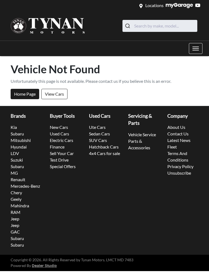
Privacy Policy (180, 166)
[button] (195, 48)
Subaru (17, 133)
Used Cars (59, 133)
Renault (18, 179)
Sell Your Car (62, 153)
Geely (16, 199)
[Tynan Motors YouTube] (198, 5)
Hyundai (19, 146)
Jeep (15, 218)
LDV (15, 153)
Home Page (25, 93)
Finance (57, 146)
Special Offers (63, 166)
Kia (14, 127)
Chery (16, 192)
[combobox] (159, 26)
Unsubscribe (179, 172)
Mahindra (20, 205)
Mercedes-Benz (25, 186)
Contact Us (178, 133)
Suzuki (17, 159)
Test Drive (59, 159)
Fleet (172, 146)
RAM (15, 212)
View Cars (54, 93)
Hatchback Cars (104, 146)
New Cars (59, 127)
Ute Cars (97, 127)
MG (14, 172)
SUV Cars (98, 140)
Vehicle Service (142, 134)
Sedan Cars (99, 133)
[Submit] (128, 26)
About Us (176, 127)
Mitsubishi (21, 140)
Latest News (178, 140)
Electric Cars (61, 140)
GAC (15, 231)
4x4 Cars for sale (104, 153)
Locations (154, 5)
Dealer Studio (44, 266)
